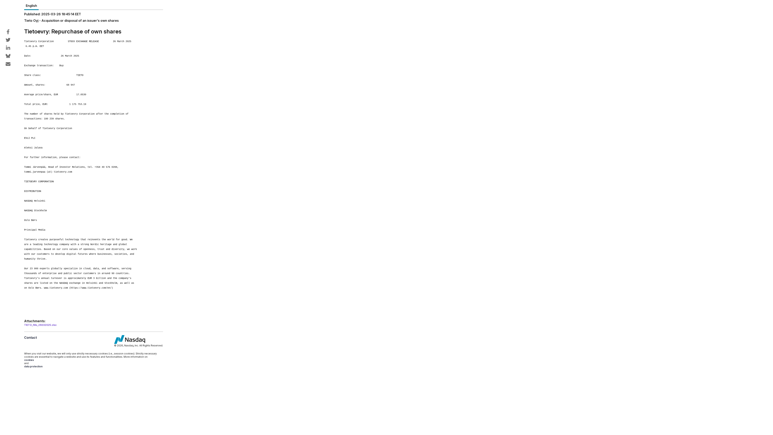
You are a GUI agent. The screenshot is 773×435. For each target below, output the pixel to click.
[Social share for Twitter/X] (8, 40)
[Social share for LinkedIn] (8, 48)
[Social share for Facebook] (8, 32)
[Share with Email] (8, 64)
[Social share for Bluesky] (8, 56)
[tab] (31, 6)
